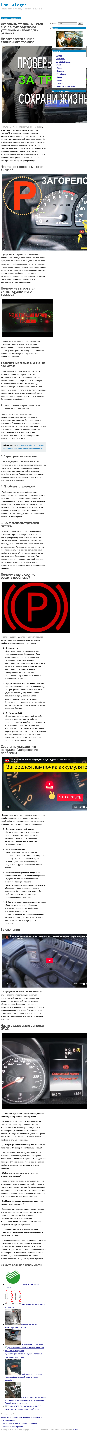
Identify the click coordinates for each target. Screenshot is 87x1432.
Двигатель (60, 59)
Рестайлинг (61, 74)
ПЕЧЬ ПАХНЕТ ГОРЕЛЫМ (32, 1345)
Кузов (58, 65)
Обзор (59, 68)
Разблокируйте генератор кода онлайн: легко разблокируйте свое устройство (23, 1377)
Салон (59, 77)
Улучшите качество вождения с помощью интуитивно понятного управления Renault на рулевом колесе (25, 1400)
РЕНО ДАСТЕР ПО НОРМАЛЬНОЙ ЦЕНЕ (22, 1409)
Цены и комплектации (65, 86)
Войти (75, 1429)
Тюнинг (59, 80)
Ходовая (59, 83)
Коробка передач (63, 62)
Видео (59, 56)
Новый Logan (14, 4)
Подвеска (60, 71)
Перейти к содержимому (11, 18)
